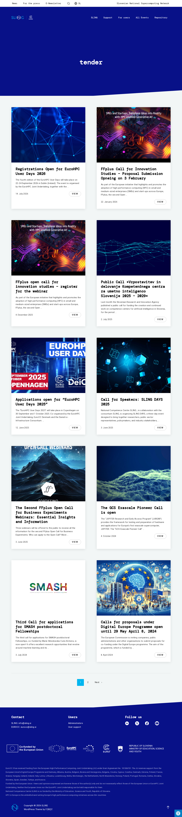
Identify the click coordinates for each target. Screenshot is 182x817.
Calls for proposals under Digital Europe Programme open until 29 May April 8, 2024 (132, 627)
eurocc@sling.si (28, 727)
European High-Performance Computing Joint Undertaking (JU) (69, 768)
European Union (12, 772)
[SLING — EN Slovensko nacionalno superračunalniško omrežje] (22, 17)
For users (124, 17)
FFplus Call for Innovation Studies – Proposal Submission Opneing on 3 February (132, 174)
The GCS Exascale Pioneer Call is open (132, 510)
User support (74, 727)
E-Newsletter (53, 3)
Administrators (75, 723)
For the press (31, 3)
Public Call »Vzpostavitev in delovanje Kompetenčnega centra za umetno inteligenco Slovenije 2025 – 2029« (133, 289)
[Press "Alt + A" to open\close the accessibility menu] (178, 813)
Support (107, 17)
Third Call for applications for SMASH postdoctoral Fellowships (44, 627)
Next (97, 682)
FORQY (49, 809)
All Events (142, 17)
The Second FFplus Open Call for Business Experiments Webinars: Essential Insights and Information (45, 514)
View (76, 194)
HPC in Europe (12, 795)
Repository (161, 17)
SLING (94, 17)
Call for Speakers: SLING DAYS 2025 (132, 402)
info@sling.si (25, 723)
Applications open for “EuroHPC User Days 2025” (48, 402)
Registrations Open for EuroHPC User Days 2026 (48, 171)
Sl (79, 3)
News (14, 3)
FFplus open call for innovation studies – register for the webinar (46, 287)
